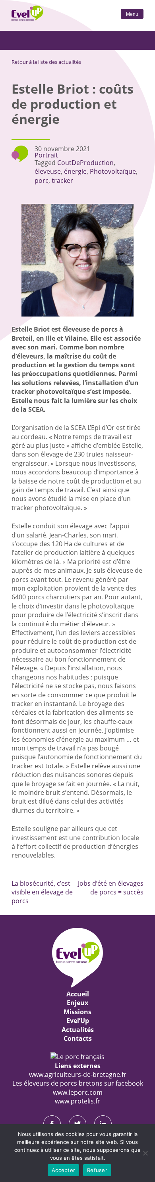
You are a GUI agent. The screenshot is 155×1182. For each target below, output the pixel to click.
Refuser (97, 1170)
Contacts (78, 1038)
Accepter (63, 1170)
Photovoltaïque (113, 171)
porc (41, 180)
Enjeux (77, 1002)
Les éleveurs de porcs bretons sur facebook (77, 1083)
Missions (77, 1011)
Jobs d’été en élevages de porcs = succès (110, 887)
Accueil (77, 994)
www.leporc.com (78, 1092)
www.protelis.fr (77, 1101)
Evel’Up (77, 1020)
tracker (62, 180)
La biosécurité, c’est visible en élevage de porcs (42, 892)
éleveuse (48, 171)
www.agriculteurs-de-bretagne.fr (77, 1074)
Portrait (46, 155)
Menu (132, 14)
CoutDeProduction (85, 162)
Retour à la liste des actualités (46, 62)
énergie (75, 171)
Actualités (78, 1029)
